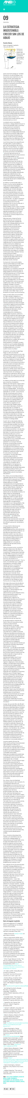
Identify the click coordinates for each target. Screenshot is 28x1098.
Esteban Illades (18, 933)
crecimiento (14, 1078)
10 (10, 515)
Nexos (4, 1083)
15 (23, 739)
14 (9, 701)
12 (3, 1028)
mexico (22, 1081)
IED (11, 1080)
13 (9, 647)
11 (20, 560)
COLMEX (8, 1078)
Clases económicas (14, 1077)
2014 (8, 1077)
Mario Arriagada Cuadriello (14, 1081)
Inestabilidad (16, 1080)
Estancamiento (6, 1080)
